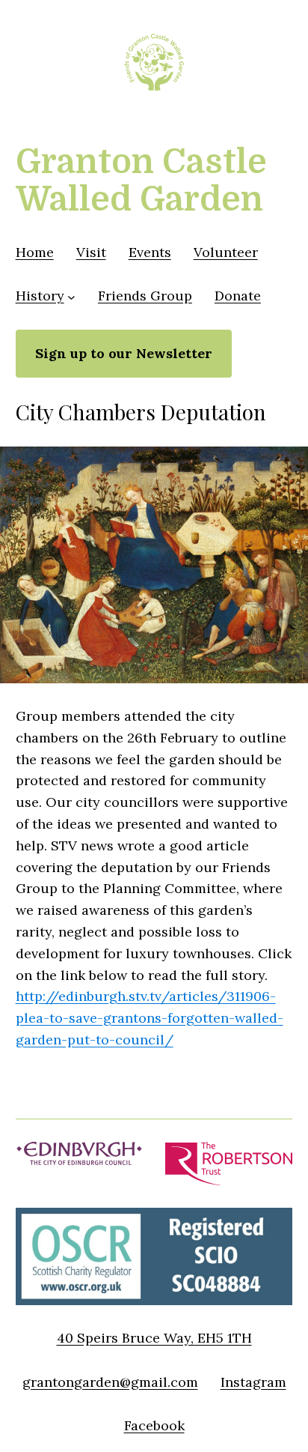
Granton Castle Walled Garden (141, 181)
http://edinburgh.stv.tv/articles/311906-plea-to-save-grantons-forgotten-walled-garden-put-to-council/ (149, 1017)
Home (35, 252)
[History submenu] (71, 296)
